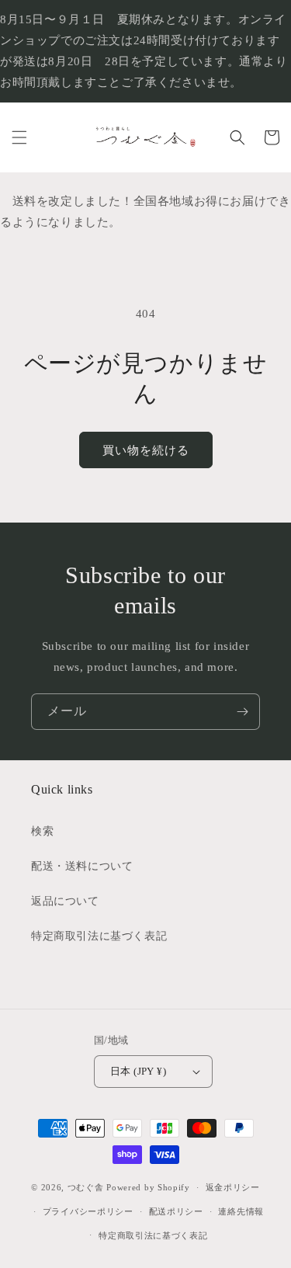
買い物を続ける (145, 450)
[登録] (242, 711)
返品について (65, 901)
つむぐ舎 (86, 1187)
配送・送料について (82, 866)
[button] (19, 137)
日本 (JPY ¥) (138, 1071)
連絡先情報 (241, 1211)
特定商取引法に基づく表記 (99, 936)
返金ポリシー (233, 1187)
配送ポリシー (176, 1211)
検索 (42, 831)
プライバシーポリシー (88, 1211)
